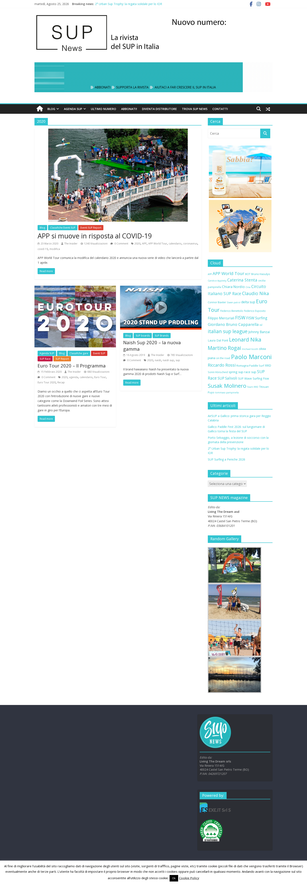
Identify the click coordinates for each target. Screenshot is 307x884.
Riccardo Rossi (222, 365)
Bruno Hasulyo (260, 274)
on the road (223, 358)
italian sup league (227, 331)
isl (261, 325)
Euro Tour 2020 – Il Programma (72, 365)
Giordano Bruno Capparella (233, 324)
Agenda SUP (73, 109)
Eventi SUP (99, 353)
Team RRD (252, 386)
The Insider (70, 243)
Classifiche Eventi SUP (62, 227)
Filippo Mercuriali (221, 318)
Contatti (220, 109)
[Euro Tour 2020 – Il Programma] (75, 288)
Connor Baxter (217, 302)
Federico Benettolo (231, 310)
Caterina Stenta (242, 280)
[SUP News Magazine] (151, 14)
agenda (73, 377)
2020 (137, 243)
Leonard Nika (245, 339)
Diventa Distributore (159, 109)
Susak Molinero (227, 385)
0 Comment (121, 243)
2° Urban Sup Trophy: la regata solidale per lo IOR (128, 4)
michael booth (250, 349)
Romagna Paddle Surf (250, 365)
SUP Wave (245, 378)
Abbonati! (129, 109)
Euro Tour (100, 377)
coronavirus (190, 243)
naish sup (168, 360)
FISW (240, 318)
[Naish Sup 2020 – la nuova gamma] (161, 288)
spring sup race (239, 372)
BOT (247, 274)
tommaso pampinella (227, 392)
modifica (54, 249)
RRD (268, 365)
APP (144, 243)
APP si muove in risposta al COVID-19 (95, 235)
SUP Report (62, 359)
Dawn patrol (233, 302)
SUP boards (143, 335)
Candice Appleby (217, 280)
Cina (248, 287)
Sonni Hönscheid (218, 372)
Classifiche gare (79, 353)
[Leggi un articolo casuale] (268, 109)
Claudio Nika (255, 293)
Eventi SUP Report (90, 227)
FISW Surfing (256, 318)
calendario (175, 243)
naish (158, 360)
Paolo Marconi (251, 357)
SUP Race (45, 359)
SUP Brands (162, 335)
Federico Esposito (255, 310)
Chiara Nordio (233, 286)
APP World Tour (157, 243)
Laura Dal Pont (218, 340)
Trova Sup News (194, 109)
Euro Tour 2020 (47, 382)
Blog (51, 109)
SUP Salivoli (227, 378)
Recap (61, 382)
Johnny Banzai (259, 332)
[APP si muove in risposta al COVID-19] (118, 131)
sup (178, 360)
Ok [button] (174, 878)
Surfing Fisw (261, 378)
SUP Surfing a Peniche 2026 (226, 459)
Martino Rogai (224, 347)
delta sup (248, 302)
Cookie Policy (189, 878)
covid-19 (43, 249)
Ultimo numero (103, 109)
